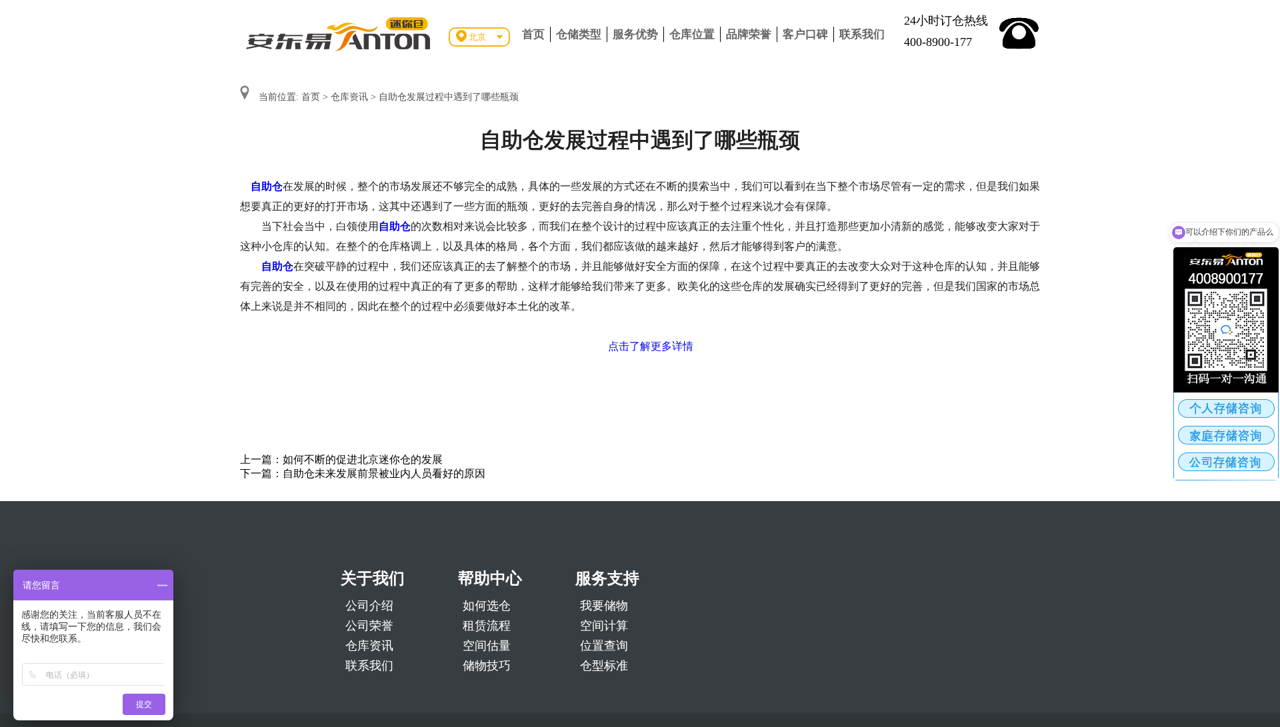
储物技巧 (487, 665)
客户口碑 (805, 34)
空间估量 (487, 645)
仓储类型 (578, 34)
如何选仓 (487, 605)
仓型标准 (604, 665)
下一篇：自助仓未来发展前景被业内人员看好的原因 (362, 473)
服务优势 (635, 34)
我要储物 (604, 605)
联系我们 (862, 34)
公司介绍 (369, 605)
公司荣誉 (369, 625)
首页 (533, 34)
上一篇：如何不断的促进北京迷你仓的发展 (341, 459)
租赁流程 (487, 625)
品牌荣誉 (748, 34)
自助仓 (267, 186)
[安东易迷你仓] (338, 33)
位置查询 (604, 645)
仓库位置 (692, 34)
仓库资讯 (349, 97)
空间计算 (604, 625)
